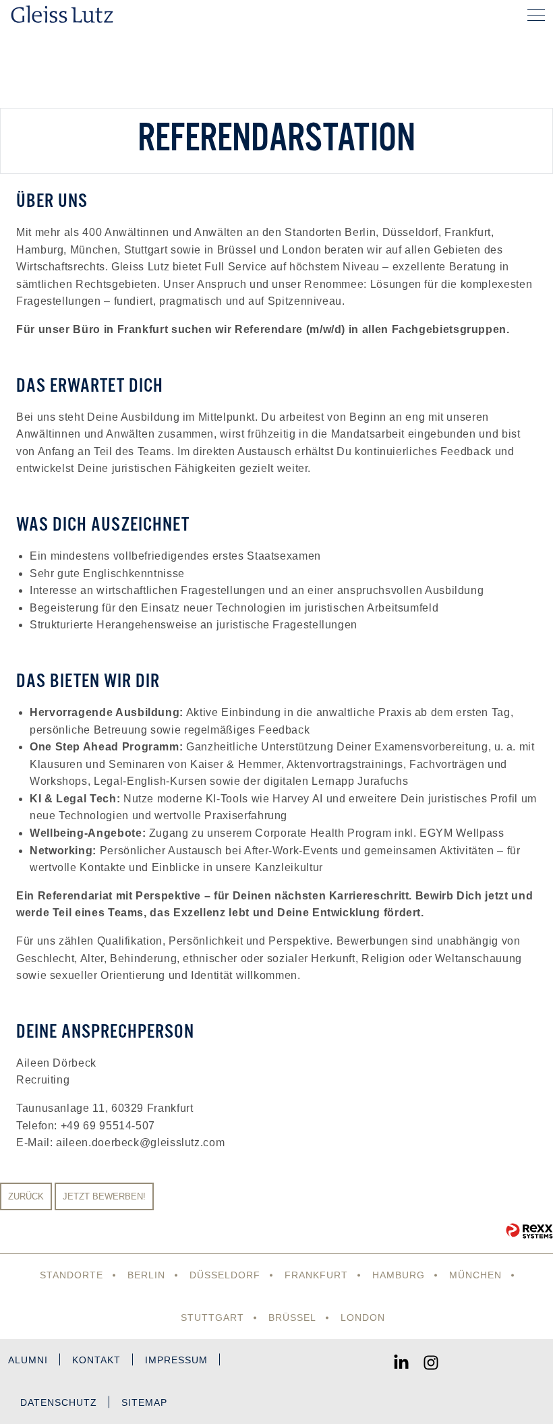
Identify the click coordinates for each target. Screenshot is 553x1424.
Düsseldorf (225, 1275)
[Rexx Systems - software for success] (529, 1231)
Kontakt (96, 1360)
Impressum (176, 1360)
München (475, 1275)
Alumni (28, 1360)
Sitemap (144, 1402)
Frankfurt (316, 1275)
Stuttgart (212, 1317)
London (363, 1317)
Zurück (26, 1196)
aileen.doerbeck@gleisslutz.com (140, 1142)
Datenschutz (58, 1402)
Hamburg (398, 1275)
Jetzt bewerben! (104, 1196)
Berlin (146, 1275)
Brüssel (292, 1317)
